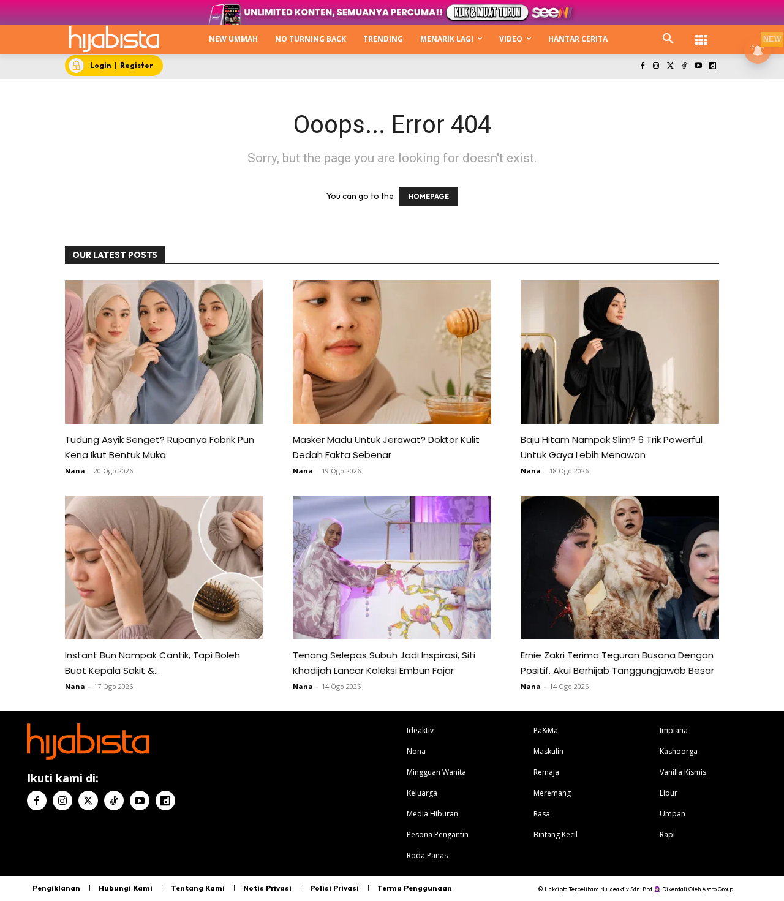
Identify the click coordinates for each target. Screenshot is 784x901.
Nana (75, 470)
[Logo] (114, 39)
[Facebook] (642, 66)
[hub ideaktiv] (701, 34)
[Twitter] (670, 66)
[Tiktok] (684, 66)
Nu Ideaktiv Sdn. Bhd (626, 889)
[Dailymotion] (712, 66)
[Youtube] (698, 66)
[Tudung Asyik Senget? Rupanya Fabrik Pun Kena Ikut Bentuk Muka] (164, 352)
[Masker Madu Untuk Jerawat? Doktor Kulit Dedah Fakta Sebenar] (392, 352)
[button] (668, 39)
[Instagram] (656, 66)
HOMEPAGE (429, 196)
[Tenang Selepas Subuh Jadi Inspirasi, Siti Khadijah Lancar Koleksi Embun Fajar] (392, 567)
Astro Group (717, 889)
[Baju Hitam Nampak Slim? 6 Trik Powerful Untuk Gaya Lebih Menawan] (620, 352)
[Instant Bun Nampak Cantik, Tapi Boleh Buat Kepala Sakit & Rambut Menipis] (164, 567)
